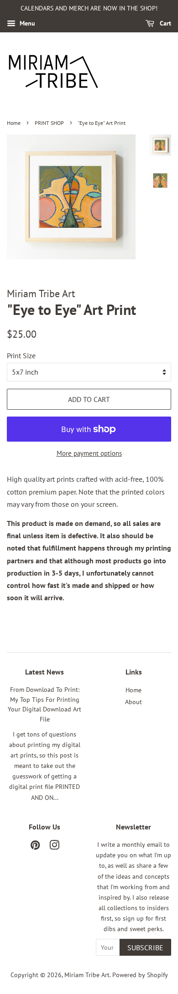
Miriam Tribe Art (87, 975)
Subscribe (145, 947)
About (133, 702)
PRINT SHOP (49, 122)
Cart (164, 23)
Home (14, 122)
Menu (26, 23)
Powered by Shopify (140, 975)
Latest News (44, 671)
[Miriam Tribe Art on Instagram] (54, 847)
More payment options (89, 453)
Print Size (21, 355)
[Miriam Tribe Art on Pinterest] (35, 847)
